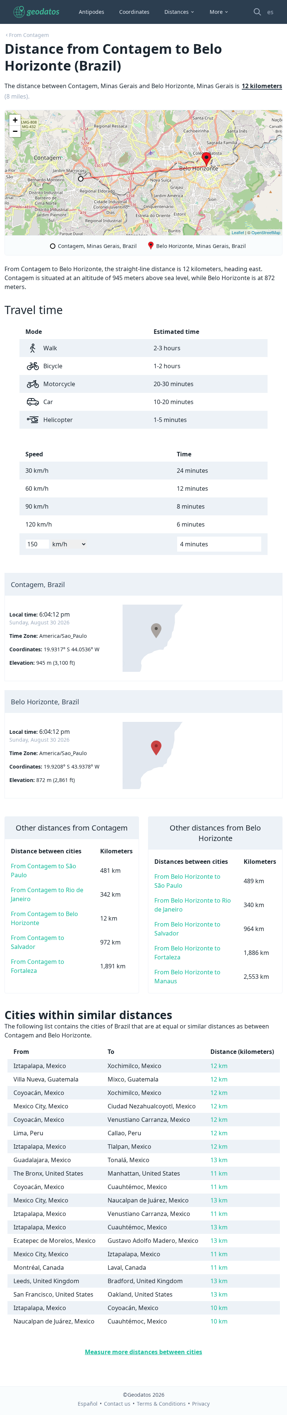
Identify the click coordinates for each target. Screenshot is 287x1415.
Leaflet (238, 232)
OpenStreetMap (265, 232)
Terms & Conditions (161, 1403)
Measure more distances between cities (143, 1352)
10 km (219, 1308)
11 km (219, 1173)
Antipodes (91, 11)
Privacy (201, 1403)
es (270, 12)
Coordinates (134, 11)
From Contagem (29, 34)
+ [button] (15, 120)
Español (88, 1403)
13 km (219, 1160)
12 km (219, 1066)
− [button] (15, 131)
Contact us (117, 1403)
